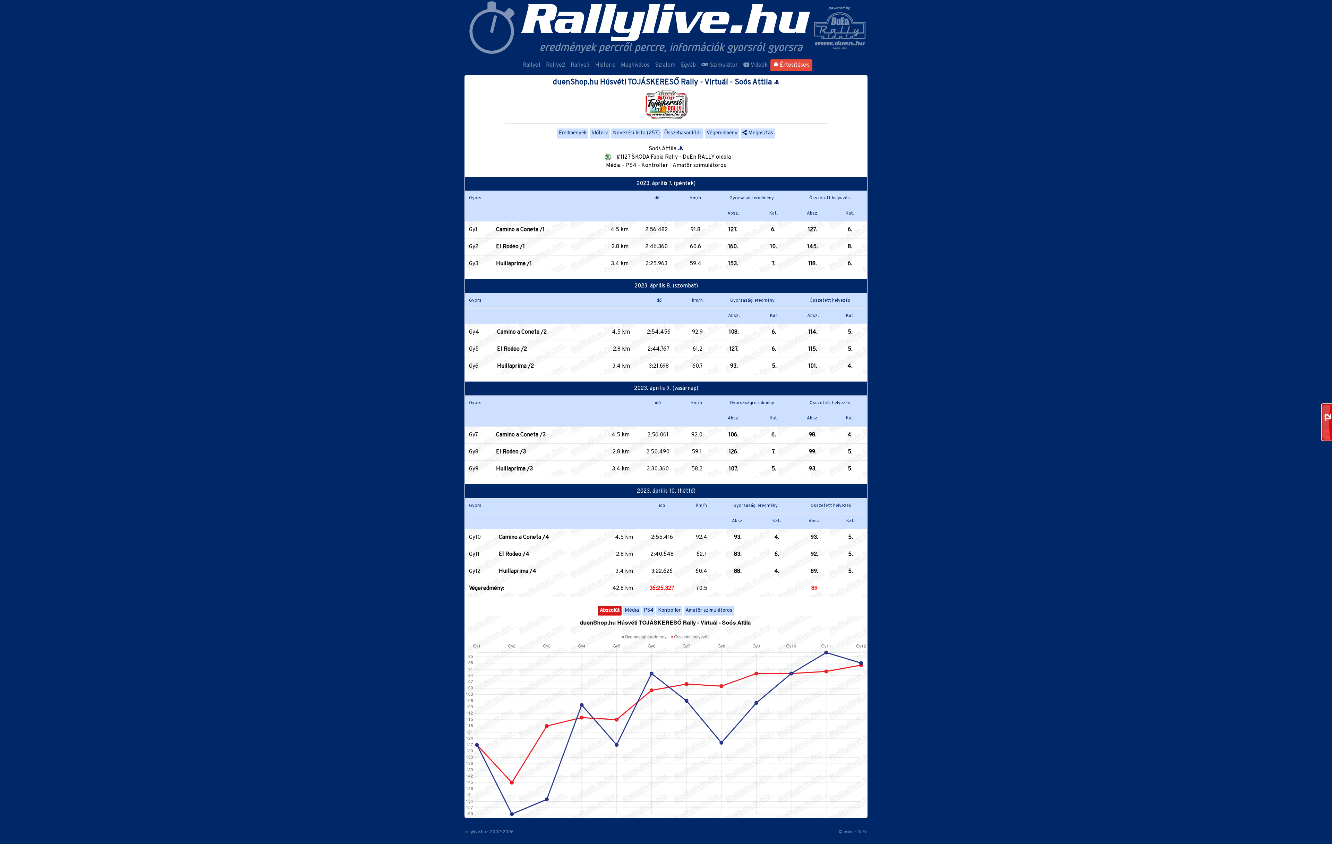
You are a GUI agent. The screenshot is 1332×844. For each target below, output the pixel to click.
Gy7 (473, 435)
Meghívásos (635, 65)
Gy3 (473, 263)
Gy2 (473, 246)
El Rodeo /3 (511, 452)
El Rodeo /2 (512, 349)
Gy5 (474, 349)
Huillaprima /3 (514, 469)
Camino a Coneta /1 (520, 229)
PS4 (649, 610)
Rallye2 (555, 65)
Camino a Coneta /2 (522, 332)
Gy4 (474, 332)
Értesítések (793, 65)
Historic (605, 65)
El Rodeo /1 (510, 246)
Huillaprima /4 (517, 571)
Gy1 (473, 229)
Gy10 (475, 537)
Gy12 (474, 571)
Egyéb (688, 65)
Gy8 (473, 452)
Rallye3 (580, 65)
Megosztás (760, 133)
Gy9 (473, 469)
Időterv (599, 133)
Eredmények (573, 133)
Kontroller (669, 610)
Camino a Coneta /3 (521, 435)
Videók (759, 65)
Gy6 (473, 366)
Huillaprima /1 (514, 263)
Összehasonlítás (683, 133)
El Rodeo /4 (514, 554)
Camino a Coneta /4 (524, 537)
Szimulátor (723, 65)
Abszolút (610, 610)
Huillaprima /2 (515, 366)
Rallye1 (531, 65)
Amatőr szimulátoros (708, 610)
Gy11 (474, 554)
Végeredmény (722, 133)
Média (632, 610)
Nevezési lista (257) (636, 133)
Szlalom (665, 65)
